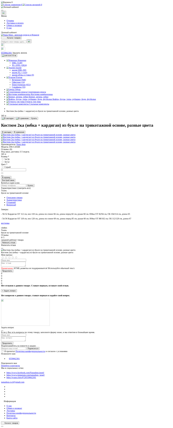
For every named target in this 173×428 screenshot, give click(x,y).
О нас (9, 28)
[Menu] (2, 10)
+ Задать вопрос (9, 291)
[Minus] (2, 175)
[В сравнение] (22, 118)
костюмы (5, 223)
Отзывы (10, 20)
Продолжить (7, 271)
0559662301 (6, 53)
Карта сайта (11, 418)
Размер (5, 156)
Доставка (10, 411)
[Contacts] (3, 13)
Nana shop (21, 144)
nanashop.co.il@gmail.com (12, 382)
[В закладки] (8, 118)
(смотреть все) (24, 188)
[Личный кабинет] (86, 7)
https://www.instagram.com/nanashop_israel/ (25, 375)
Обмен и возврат (14, 25)
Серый (7, 167)
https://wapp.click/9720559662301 (21, 377)
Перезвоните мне (9, 363)
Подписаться (33, 348)
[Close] (2, 248)
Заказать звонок (19, 53)
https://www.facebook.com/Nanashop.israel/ (25, 372)
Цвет (4, 164)
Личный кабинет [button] (9, 32)
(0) (11, 149)
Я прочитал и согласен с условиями (35, 351)
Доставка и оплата (15, 23)
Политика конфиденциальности (30, 351)
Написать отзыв (8, 243)
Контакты (11, 415)
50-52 (6, 162)
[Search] (29, 41)
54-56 (6, 159)
